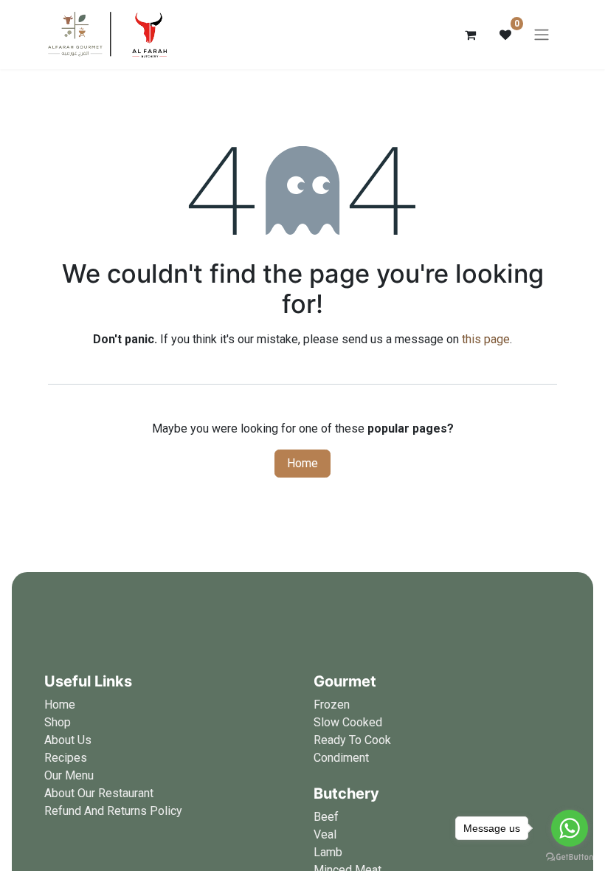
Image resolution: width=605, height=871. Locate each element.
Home (302, 463)
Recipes (65, 758)
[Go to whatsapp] (569, 828)
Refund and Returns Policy (113, 811)
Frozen (332, 705)
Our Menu (69, 775)
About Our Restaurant (98, 793)
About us (67, 740)
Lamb (328, 852)
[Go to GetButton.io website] (569, 856)
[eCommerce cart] (470, 34)
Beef (326, 817)
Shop (57, 722)
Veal (325, 834)
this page (486, 339)
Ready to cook (352, 740)
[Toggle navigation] (541, 35)
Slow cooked (348, 722)
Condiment (341, 758)
